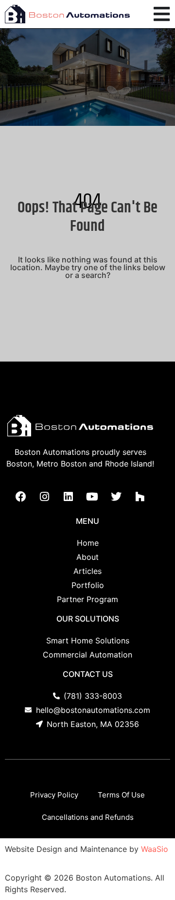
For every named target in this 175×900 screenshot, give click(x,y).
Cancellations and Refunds (88, 817)
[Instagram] (44, 496)
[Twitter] (116, 496)
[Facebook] (21, 496)
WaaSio (154, 849)
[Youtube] (92, 496)
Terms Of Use (121, 794)
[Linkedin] (68, 496)
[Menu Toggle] (162, 14)
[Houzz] (140, 496)
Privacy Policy (54, 794)
